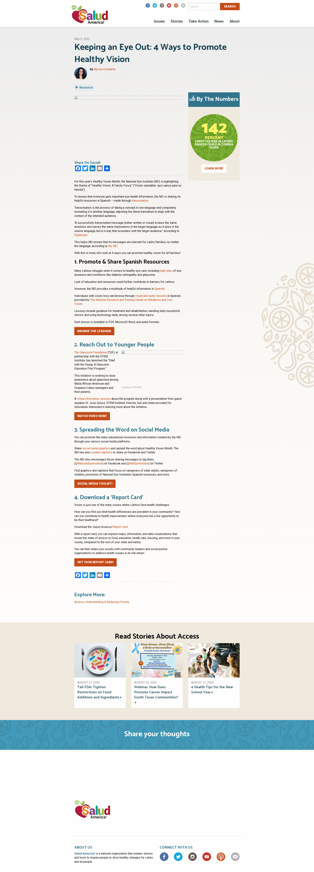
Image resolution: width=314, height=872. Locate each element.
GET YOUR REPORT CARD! (95, 562)
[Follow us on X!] (155, 6)
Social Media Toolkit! (94, 483)
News (219, 21)
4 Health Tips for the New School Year (212, 690)
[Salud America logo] (90, 17)
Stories (177, 21)
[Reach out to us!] (183, 6)
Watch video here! (92, 416)
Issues (159, 21)
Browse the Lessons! (94, 331)
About (234, 21)
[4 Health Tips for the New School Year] (214, 660)
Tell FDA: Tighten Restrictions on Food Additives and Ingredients (98, 692)
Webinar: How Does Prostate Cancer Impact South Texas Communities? (156, 692)
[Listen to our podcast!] (176, 6)
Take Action (199, 21)
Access (79, 602)
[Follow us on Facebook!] (148, 6)
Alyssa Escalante (105, 69)
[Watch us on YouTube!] (169, 6)
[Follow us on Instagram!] (162, 6)
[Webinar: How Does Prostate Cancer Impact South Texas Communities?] (157, 660)
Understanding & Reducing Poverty (107, 602)
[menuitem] (159, 22)
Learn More (214, 168)
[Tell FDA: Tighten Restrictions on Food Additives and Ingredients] (100, 660)
